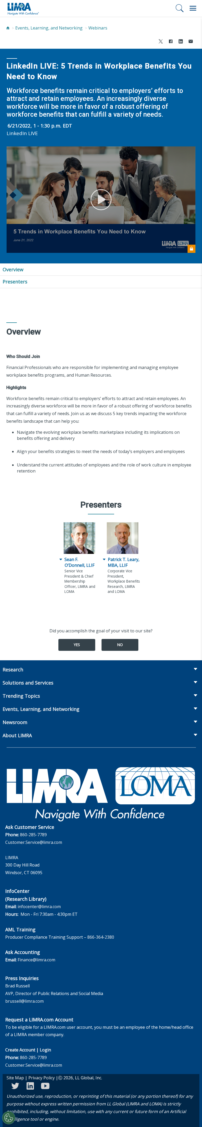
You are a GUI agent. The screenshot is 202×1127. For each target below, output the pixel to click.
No (120, 644)
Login (45, 1050)
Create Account (20, 1050)
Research (13, 669)
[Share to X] (161, 42)
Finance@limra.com (36, 960)
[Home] (7, 28)
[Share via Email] (191, 42)
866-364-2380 (100, 937)
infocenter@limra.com (39, 906)
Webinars (97, 28)
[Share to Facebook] (171, 42)
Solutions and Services (28, 683)
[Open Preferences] (8, 1117)
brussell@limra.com (24, 1001)
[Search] (179, 8)
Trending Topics (21, 696)
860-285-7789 (33, 835)
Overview (13, 269)
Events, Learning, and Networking (49, 28)
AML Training (20, 929)
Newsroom (15, 722)
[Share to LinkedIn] (181, 42)
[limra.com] (23, 8)
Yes (77, 644)
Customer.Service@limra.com (33, 842)
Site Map (15, 1078)
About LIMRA (17, 735)
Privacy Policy (41, 1078)
